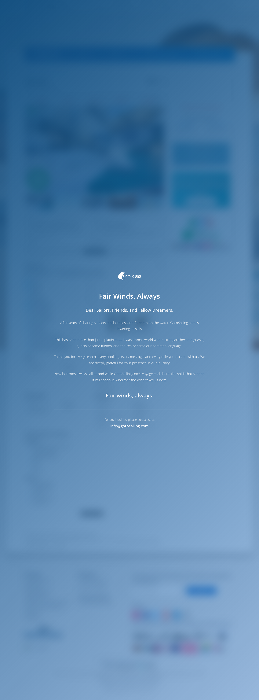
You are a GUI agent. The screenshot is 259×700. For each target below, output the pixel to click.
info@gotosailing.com (129, 426)
